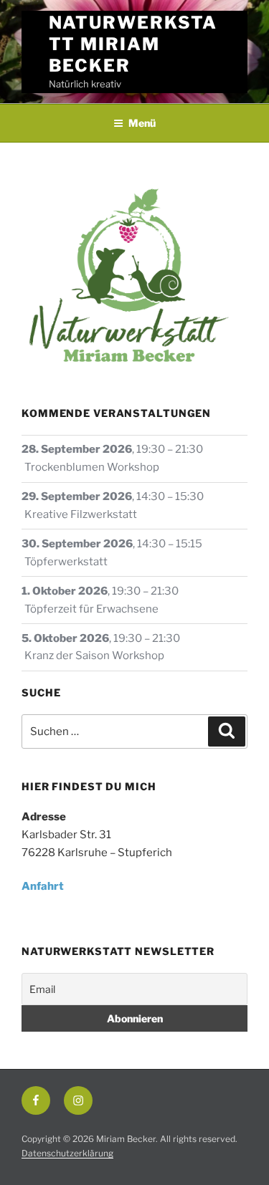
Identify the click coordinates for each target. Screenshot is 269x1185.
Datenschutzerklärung (67, 1153)
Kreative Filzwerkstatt (80, 514)
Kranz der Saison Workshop (94, 655)
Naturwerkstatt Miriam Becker (133, 44)
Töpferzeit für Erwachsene (91, 609)
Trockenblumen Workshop (91, 467)
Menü (142, 123)
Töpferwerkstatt (66, 561)
